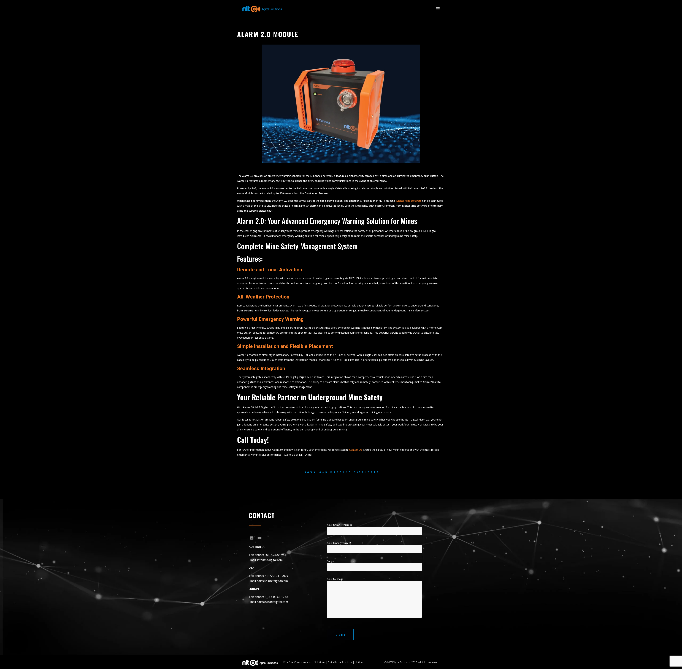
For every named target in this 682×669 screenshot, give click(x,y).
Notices (359, 662)
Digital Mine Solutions (340, 662)
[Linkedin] (252, 538)
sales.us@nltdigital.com (272, 581)
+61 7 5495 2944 (275, 555)
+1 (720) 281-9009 (276, 576)
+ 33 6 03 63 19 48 (276, 597)
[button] (438, 9)
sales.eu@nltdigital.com (272, 602)
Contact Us (355, 449)
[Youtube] (259, 538)
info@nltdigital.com (270, 560)
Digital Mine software (408, 200)
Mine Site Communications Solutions (304, 662)
